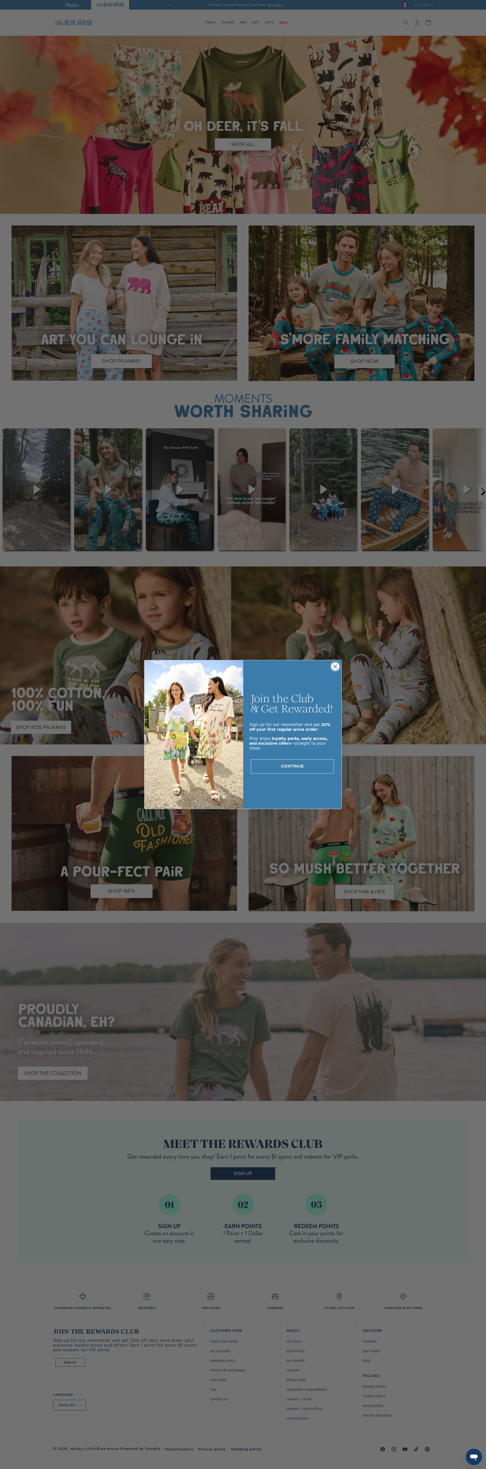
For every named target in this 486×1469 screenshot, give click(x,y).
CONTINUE (292, 766)
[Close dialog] (335, 666)
